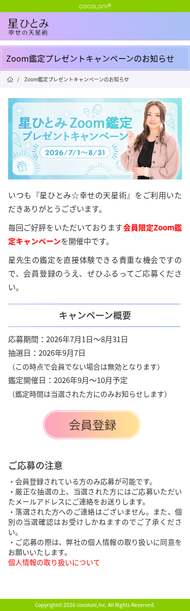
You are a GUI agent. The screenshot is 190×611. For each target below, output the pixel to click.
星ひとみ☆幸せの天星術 (99, 35)
